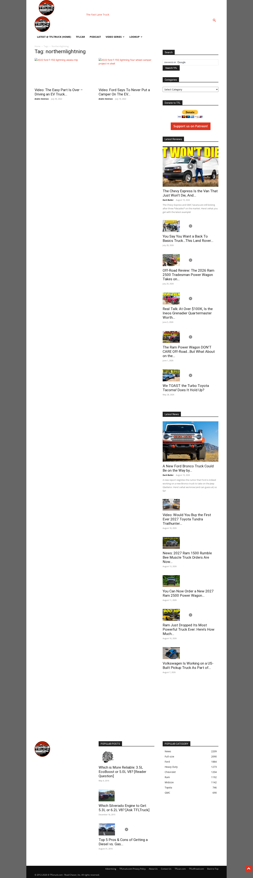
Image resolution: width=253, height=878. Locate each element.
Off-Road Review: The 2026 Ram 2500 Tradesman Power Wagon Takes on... (188, 274)
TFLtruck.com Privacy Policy (132, 868)
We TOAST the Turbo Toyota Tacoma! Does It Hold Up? (186, 388)
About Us (153, 868)
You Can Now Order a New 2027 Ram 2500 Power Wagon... (188, 593)
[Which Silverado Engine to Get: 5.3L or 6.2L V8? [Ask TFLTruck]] (126, 795)
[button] (214, 20)
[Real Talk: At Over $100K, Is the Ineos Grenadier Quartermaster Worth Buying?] (190, 298)
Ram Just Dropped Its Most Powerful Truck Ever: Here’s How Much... (188, 629)
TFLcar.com (180, 868)
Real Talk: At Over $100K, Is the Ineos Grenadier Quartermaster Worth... (188, 313)
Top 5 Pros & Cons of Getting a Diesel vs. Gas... (123, 842)
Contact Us (166, 868)
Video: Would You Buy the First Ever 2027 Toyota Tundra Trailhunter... (187, 519)
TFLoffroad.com (196, 868)
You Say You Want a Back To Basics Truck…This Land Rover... (188, 238)
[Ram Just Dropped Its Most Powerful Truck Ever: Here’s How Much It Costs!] (190, 615)
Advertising (110, 868)
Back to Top (212, 868)
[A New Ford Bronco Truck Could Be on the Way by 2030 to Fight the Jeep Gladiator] (190, 441)
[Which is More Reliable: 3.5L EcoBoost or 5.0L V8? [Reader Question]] (126, 757)
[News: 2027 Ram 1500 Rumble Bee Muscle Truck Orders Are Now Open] (190, 543)
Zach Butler (168, 200)
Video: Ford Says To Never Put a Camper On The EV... (124, 92)
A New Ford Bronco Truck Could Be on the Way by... (188, 468)
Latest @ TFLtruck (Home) (54, 36)
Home (37, 46)
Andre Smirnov (42, 98)
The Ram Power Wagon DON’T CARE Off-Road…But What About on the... (189, 351)
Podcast (95, 36)
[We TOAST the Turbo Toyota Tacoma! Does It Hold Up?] (190, 375)
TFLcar (80, 36)
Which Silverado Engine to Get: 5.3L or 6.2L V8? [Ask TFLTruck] (124, 808)
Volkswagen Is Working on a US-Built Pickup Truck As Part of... (188, 665)
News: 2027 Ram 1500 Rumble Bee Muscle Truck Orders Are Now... (187, 557)
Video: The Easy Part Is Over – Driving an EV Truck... (59, 92)
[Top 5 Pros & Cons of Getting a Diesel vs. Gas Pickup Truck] (126, 829)
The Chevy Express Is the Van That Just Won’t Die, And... (190, 193)
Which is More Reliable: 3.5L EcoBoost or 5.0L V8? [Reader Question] (122, 771)
